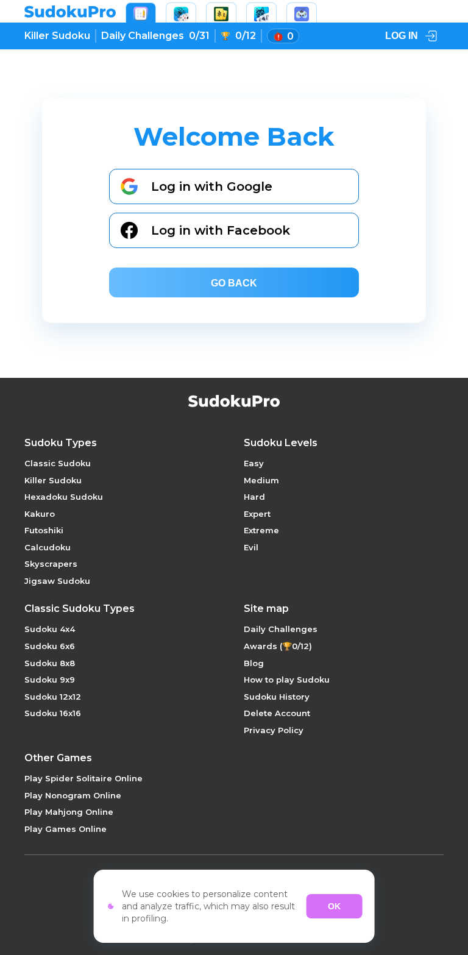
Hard (254, 497)
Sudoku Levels (280, 443)
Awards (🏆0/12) (278, 646)
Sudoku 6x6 (49, 646)
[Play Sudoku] (141, 12)
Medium (261, 480)
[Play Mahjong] (221, 12)
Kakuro (39, 514)
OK (334, 906)
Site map (266, 609)
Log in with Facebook (220, 230)
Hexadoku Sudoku (63, 497)
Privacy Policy (273, 730)
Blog (254, 663)
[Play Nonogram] (261, 12)
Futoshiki (43, 530)
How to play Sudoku (287, 679)
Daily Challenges (280, 629)
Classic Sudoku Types (79, 609)
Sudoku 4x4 (49, 629)
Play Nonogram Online (72, 795)
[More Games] (301, 12)
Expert (257, 514)
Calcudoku (47, 547)
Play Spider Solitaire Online (83, 778)
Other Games (58, 758)
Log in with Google (211, 186)
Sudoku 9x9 (49, 679)
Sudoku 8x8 (49, 663)
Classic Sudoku (57, 463)
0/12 (245, 35)
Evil (251, 547)
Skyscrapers (50, 564)
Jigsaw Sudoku (57, 581)
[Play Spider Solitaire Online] (181, 12)
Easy (254, 463)
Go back (234, 283)
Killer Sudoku (57, 35)
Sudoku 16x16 (52, 713)
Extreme (261, 530)
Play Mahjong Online (68, 812)
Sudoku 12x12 (52, 696)
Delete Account (277, 713)
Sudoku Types (60, 443)
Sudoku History (277, 696)
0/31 (155, 35)
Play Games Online (65, 829)
